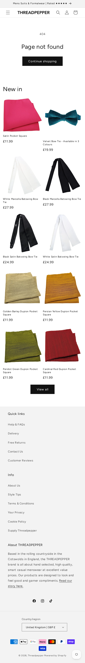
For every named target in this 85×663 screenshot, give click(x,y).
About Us (14, 485)
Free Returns (17, 442)
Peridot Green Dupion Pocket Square (20, 371)
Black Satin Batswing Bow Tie (20, 256)
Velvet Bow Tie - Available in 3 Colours (61, 143)
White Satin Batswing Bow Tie (61, 256)
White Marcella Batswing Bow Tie (20, 201)
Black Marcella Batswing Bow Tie (62, 199)
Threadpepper (35, 655)
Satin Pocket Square (15, 136)
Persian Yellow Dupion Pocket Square (60, 313)
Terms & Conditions (21, 503)
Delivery (13, 433)
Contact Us (15, 451)
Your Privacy (16, 512)
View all (42, 389)
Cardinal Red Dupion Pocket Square (59, 371)
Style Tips (14, 494)
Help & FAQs (16, 424)
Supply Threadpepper (22, 530)
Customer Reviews (20, 460)
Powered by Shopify (55, 655)
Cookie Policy (17, 521)
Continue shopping (42, 61)
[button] (8, 12)
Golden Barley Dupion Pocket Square (20, 313)
